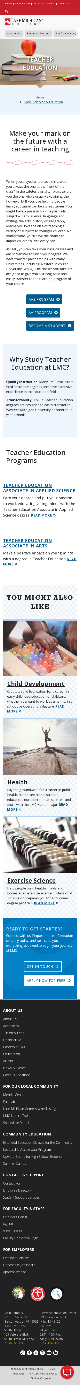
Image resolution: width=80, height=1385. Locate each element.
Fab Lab (9, 1101)
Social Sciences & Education (43, 102)
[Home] (24, 21)
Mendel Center (14, 1094)
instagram (43, 1352)
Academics (14, 33)
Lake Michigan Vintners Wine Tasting (29, 1108)
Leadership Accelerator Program (27, 1149)
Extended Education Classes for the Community (37, 1142)
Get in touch (40, 966)
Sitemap (66, 1373)
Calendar (50, 3)
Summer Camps (14, 1163)
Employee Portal (15, 1217)
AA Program (40, 312)
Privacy (65, 1368)
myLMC (8, 1224)
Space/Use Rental (16, 1122)
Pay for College (65, 33)
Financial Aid (12, 1040)
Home (40, 97)
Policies (52, 1368)
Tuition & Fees (13, 1033)
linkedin (56, 1352)
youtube (50, 1352)
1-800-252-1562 (15, 1326)
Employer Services (16, 1258)
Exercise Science (31, 880)
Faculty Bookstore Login (21, 1238)
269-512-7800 (49, 1343)
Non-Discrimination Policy (43, 1373)
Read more (41, 515)
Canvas (8, 3)
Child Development (36, 684)
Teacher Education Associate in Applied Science (39, 487)
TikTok (23, 1352)
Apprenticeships (14, 1272)
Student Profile (22, 3)
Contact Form (13, 1183)
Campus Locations (16, 1075)
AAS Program (41, 299)
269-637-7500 (13, 1343)
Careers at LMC (14, 1047)
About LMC (11, 1019)
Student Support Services (21, 1197)
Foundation (11, 1054)
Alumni (8, 1061)
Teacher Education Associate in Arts (27, 543)
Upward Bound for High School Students (32, 1156)
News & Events (14, 1068)
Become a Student (38, 33)
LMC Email (38, 3)
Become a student (47, 325)
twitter (36, 1352)
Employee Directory (17, 1190)
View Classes (12, 1231)
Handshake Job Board (19, 1265)
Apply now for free (46, 980)
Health (17, 782)
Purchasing (18, 1373)
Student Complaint (41, 1378)
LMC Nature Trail (15, 1115)
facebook (30, 1352)
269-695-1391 (49, 1326)
